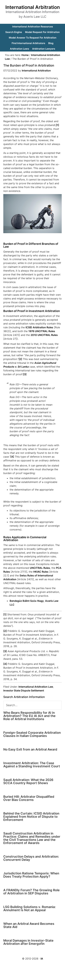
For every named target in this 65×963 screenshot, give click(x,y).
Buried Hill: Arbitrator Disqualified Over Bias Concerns (28, 798)
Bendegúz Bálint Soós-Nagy (27, 600)
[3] (25, 374)
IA (42, 958)
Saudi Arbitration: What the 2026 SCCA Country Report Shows (28, 781)
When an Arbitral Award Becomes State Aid (28, 925)
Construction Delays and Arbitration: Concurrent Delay (31, 858)
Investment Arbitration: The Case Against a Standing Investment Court (31, 764)
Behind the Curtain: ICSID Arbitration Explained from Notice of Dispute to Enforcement (31, 817)
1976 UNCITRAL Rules (41, 331)
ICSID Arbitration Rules (39, 327)
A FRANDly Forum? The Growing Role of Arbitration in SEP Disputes (31, 891)
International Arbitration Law (35, 686)
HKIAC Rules (40, 571)
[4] (12, 456)
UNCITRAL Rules (40, 567)
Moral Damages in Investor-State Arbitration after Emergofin (28, 942)
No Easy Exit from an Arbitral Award (30, 749)
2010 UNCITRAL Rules (44, 335)
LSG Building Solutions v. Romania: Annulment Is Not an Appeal (29, 908)
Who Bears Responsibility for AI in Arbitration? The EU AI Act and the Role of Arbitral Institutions (29, 716)
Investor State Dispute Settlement (23, 690)
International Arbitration (32, 7)
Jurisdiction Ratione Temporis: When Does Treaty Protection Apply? (31, 874)
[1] (57, 125)
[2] (20, 359)
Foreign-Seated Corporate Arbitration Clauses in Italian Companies (32, 734)
